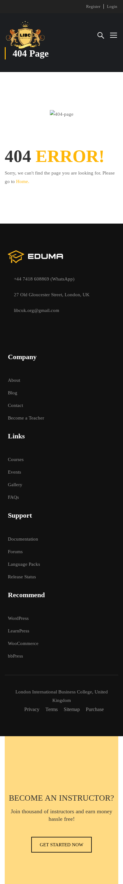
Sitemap (72, 709)
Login (112, 6)
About (14, 380)
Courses (16, 459)
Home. (22, 181)
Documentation (23, 539)
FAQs (13, 497)
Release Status (22, 576)
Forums (15, 551)
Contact (15, 405)
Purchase (95, 709)
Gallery (15, 484)
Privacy (31, 709)
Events (14, 472)
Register (93, 6)
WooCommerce (23, 643)
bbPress (15, 656)
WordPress (18, 618)
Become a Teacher (26, 417)
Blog (12, 392)
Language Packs (24, 564)
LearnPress (18, 630)
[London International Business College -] (25, 35)
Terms (51, 709)
